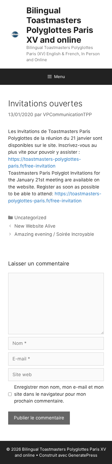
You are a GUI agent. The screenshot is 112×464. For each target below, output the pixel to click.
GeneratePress (82, 455)
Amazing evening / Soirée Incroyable (54, 234)
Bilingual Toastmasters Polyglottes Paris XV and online (59, 25)
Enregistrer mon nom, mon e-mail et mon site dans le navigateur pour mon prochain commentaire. (59, 394)
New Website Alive (34, 226)
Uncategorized (30, 217)
